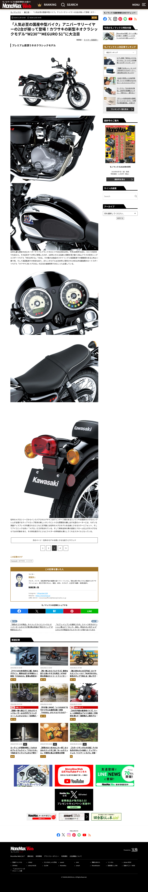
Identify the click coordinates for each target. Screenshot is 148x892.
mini (77, 862)
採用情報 (39, 856)
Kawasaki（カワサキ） (18, 561)
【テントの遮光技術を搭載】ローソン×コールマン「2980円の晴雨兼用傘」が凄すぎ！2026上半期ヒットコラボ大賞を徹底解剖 (126, 100)
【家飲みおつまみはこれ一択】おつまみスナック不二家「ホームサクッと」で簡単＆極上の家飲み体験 (54, 750)
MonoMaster (96, 865)
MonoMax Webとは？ (17, 856)
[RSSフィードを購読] (135, 20)
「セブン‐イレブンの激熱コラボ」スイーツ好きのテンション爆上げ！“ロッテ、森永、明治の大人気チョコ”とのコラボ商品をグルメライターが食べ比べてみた (76, 627)
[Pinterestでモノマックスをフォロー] (120, 20)
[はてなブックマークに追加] (54, 611)
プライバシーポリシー (51, 856)
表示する (120, 218)
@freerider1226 (42, 593)
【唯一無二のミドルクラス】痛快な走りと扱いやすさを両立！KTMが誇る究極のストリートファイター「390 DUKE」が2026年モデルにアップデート (54, 676)
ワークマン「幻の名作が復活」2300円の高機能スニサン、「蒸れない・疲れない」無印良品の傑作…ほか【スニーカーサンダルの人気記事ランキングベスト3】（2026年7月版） (126, 90)
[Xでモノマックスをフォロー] (110, 20)
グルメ (43, 756)
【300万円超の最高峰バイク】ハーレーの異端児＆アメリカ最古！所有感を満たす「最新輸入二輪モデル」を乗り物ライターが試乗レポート (84, 714)
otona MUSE (32, 865)
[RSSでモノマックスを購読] (89, 835)
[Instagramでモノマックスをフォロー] (115, 20)
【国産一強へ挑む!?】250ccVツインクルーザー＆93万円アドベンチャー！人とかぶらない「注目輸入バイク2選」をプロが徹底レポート (24, 714)
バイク (30, 561)
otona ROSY (127, 862)
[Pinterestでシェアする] (72, 611)
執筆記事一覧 (34, 587)
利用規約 (64, 856)
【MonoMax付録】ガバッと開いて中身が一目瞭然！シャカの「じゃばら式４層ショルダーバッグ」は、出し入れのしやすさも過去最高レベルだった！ (126, 35)
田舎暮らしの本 (112, 865)
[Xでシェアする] (37, 611)
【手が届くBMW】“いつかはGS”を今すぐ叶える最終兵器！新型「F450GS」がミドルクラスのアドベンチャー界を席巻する (54, 711)
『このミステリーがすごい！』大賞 (18, 870)
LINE (89, 611)
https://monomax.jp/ (43, 595)
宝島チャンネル (17, 862)
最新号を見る (119, 179)
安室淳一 (32, 577)
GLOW (46, 865)
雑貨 (12, 756)
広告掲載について (76, 856)
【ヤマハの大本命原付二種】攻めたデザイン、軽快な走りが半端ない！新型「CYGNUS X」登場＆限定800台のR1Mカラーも (24, 675)
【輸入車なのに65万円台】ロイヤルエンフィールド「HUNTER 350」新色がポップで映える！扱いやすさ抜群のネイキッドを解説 (84, 675)
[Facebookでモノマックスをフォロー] (105, 20)
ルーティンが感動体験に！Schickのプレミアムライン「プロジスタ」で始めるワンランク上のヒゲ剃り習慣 (24, 751)
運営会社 (30, 856)
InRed (30, 862)
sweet (62, 862)
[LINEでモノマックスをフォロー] (125, 20)
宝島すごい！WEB (129, 865)
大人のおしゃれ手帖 (50, 862)
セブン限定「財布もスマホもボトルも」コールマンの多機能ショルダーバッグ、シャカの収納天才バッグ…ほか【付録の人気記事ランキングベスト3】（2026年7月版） (126, 60)
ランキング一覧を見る (119, 109)
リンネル (110, 862)
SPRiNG (14, 865)
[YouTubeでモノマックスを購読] (130, 20)
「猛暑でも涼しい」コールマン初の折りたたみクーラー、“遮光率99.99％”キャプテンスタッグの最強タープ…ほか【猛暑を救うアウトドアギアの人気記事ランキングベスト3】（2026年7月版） (126, 70)
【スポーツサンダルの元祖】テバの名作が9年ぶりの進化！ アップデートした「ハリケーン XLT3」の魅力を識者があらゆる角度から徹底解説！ (84, 752)
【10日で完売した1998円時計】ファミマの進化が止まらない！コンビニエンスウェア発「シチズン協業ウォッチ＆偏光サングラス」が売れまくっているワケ (126, 80)
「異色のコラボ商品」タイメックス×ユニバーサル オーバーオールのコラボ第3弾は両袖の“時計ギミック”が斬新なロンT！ (31, 627)
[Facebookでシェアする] (19, 611)
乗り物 (94, 17)
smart (78, 865)
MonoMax (63, 865)
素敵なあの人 (96, 862)
